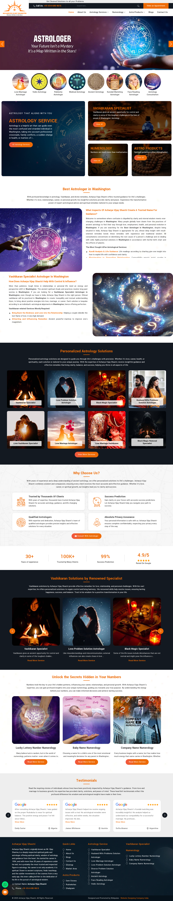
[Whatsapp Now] (5, 884)
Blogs (151, 12)
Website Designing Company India (134, 898)
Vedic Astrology (98, 884)
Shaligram (70, 888)
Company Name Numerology (141, 863)
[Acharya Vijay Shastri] (14, 7)
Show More (19, 822)
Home (71, 12)
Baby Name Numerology (139, 860)
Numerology (117, 12)
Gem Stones (71, 880)
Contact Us (162, 12)
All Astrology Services (21, 144)
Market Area (71, 868)
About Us (82, 12)
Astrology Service (33, 120)
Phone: (27, 888)
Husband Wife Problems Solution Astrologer (105, 855)
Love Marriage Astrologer (102, 861)
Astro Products (136, 12)
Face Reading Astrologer (102, 880)
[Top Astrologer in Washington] (86, 43)
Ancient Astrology (99, 876)
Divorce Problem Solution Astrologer (102, 870)
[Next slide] (161, 631)
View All (99, 124)
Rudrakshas (71, 884)
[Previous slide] (12, 631)
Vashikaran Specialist (112, 108)
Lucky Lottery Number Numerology (144, 856)
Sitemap (69, 865)
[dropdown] (108, 12)
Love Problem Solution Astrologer (106, 865)
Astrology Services (98, 12)
